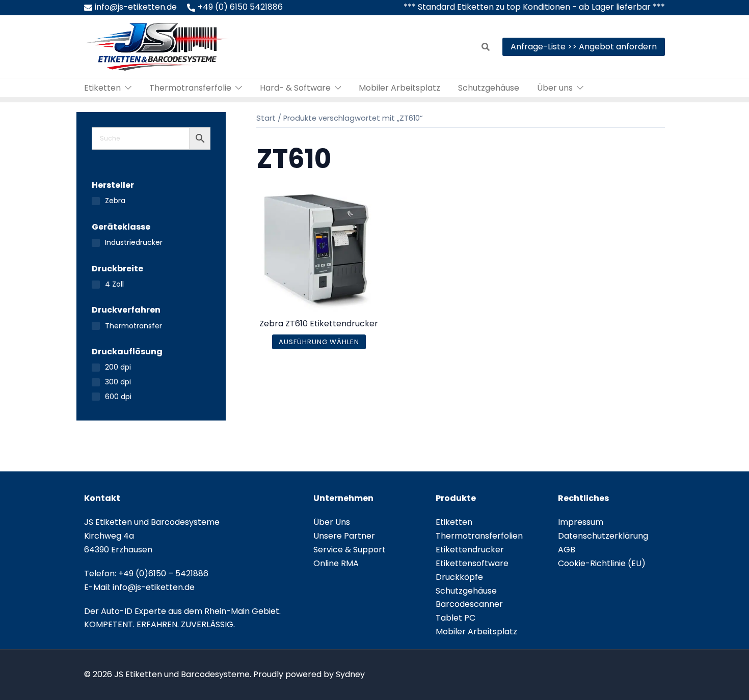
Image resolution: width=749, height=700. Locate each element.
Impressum (580, 522)
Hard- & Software (295, 88)
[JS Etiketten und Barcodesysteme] (156, 46)
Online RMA (336, 563)
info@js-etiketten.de (136, 7)
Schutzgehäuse (488, 88)
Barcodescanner (469, 604)
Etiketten (102, 88)
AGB (566, 549)
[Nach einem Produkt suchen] (485, 47)
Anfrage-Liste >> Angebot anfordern (584, 46)
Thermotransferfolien (479, 536)
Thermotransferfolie (190, 88)
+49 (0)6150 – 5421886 (163, 573)
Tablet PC (455, 618)
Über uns (555, 88)
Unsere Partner (344, 536)
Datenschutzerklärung (603, 536)
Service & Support (349, 549)
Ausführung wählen (319, 342)
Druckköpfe (459, 577)
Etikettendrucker (470, 549)
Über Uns (331, 522)
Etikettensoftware (472, 563)
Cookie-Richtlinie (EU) (602, 563)
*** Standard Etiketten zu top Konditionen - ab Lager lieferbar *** (534, 7)
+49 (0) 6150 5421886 (240, 7)
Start (266, 118)
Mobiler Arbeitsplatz (399, 88)
